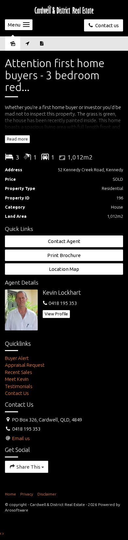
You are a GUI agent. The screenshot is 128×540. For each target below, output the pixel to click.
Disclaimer (46, 494)
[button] (64, 255)
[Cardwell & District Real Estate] (64, 9)
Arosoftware (16, 510)
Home (10, 494)
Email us (21, 438)
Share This (28, 467)
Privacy (26, 494)
